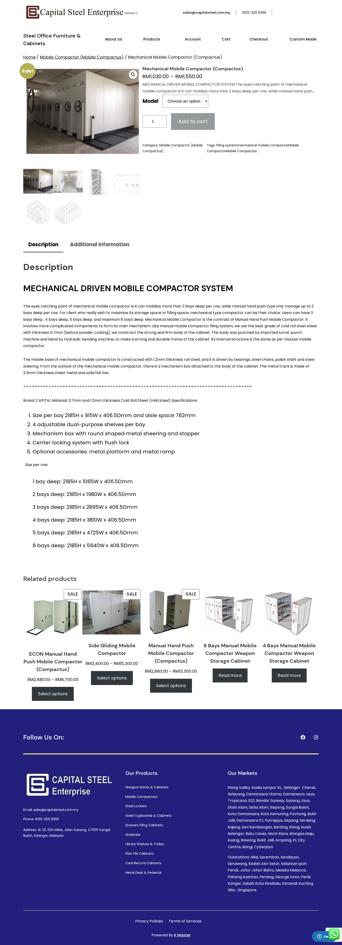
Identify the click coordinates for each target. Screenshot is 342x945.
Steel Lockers (136, 806)
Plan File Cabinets (139, 853)
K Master (182, 935)
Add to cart (193, 121)
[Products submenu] (162, 39)
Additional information (99, 244)
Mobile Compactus (241, 151)
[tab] (43, 245)
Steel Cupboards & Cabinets (148, 815)
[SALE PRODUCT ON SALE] (52, 617)
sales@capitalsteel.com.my (206, 12)
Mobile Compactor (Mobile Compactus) (82, 57)
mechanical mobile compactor (262, 145)
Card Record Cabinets (143, 863)
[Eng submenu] (318, 13)
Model (150, 101)
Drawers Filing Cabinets (144, 825)
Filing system (226, 145)
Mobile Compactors (141, 796)
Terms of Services (185, 921)
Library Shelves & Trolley (144, 844)
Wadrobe (132, 834)
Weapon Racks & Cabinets (146, 787)
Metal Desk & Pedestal (143, 872)
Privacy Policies (149, 921)
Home (29, 57)
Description (43, 244)
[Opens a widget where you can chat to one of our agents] (324, 937)
